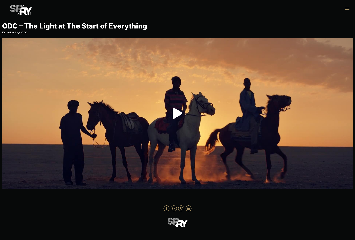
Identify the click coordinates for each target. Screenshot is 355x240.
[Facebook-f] (166, 208)
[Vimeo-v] (181, 208)
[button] (177, 113)
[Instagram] (174, 208)
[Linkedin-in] (189, 208)
